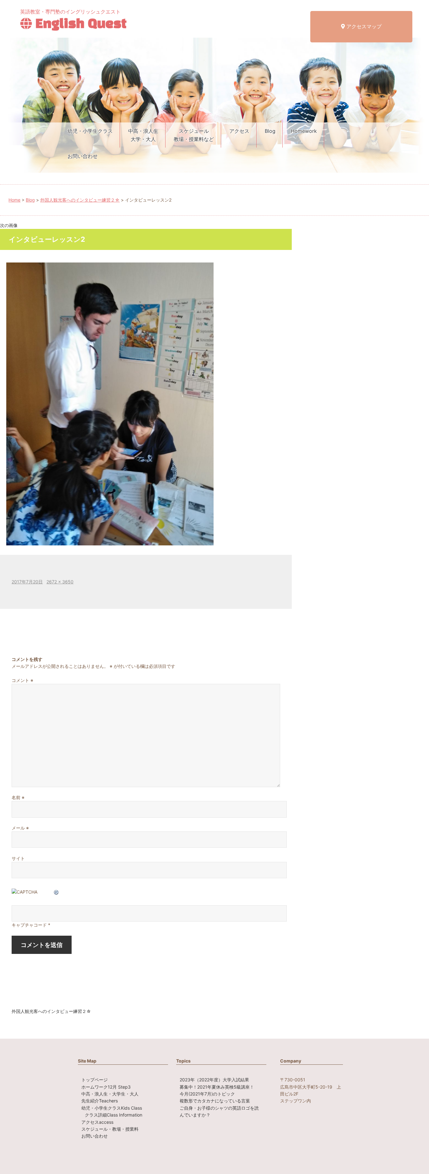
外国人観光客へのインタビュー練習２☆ (80, 200)
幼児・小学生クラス (90, 131)
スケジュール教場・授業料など (194, 135)
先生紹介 (99, 1100)
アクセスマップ (363, 26)
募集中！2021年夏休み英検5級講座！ (217, 1087)
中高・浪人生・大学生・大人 (109, 1093)
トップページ (94, 1079)
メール (20, 827)
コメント (22, 680)
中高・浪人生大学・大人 (143, 135)
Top (414, 1159)
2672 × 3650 (59, 581)
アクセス (239, 131)
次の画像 (9, 225)
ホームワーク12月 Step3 (106, 1087)
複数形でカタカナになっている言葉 (215, 1100)
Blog (270, 131)
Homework (304, 131)
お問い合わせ (83, 156)
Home (14, 200)
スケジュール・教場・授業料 (109, 1129)
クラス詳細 (113, 1114)
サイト (18, 858)
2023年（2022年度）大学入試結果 (214, 1079)
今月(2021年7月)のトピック (207, 1093)
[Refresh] (56, 892)
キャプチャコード (29, 925)
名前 (18, 797)
